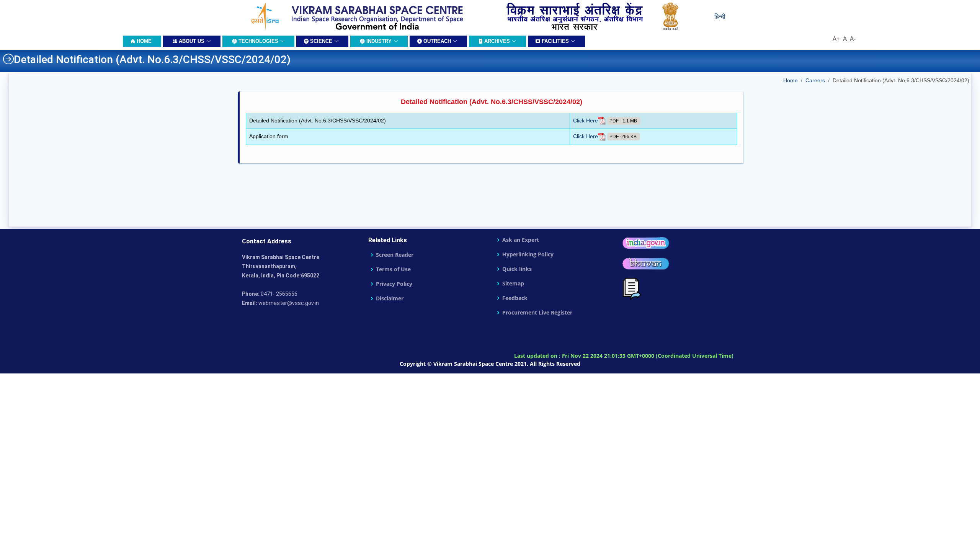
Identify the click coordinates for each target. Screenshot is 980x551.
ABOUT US (190, 41)
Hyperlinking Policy (528, 254)
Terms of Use (393, 269)
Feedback (515, 298)
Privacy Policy (394, 284)
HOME (143, 41)
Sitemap (513, 283)
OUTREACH (436, 41)
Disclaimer (389, 298)
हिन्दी (719, 16)
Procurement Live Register (537, 312)
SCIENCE (320, 41)
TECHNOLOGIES (257, 41)
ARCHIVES (496, 41)
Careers (815, 80)
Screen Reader (394, 255)
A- (853, 38)
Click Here (585, 120)
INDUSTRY (378, 41)
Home (790, 80)
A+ (837, 38)
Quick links (517, 269)
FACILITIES (554, 41)
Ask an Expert (520, 240)
